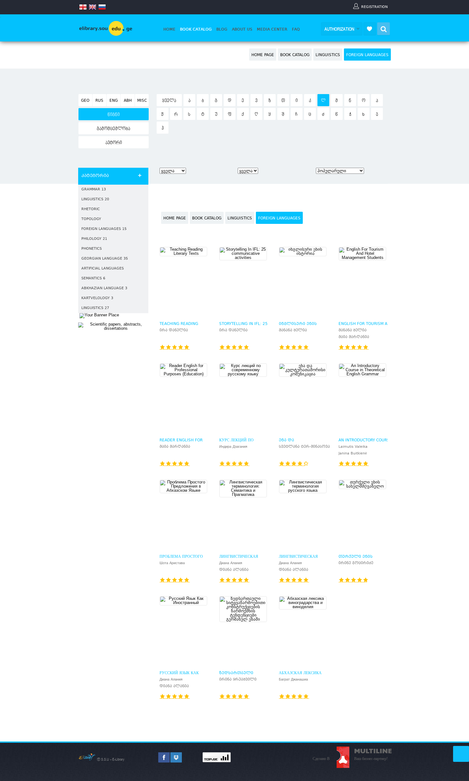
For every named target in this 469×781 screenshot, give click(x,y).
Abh (128, 101)
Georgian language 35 (104, 259)
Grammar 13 (93, 189)
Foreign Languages (367, 55)
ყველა (169, 100)
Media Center (272, 29)
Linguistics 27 (95, 308)
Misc (142, 101)
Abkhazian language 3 (104, 288)
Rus (99, 101)
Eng (113, 101)
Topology (91, 219)
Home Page (262, 55)
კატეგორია (95, 176)
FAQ (296, 29)
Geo (85, 101)
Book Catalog (196, 29)
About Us (242, 29)
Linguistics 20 (95, 199)
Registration (374, 6)
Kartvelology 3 (97, 298)
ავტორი (113, 142)
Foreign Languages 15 (104, 229)
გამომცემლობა (113, 128)
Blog (221, 29)
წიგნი (114, 114)
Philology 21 (94, 239)
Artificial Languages (102, 268)
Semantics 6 (93, 278)
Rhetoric (90, 209)
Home (169, 29)
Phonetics (91, 249)
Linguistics (328, 55)
